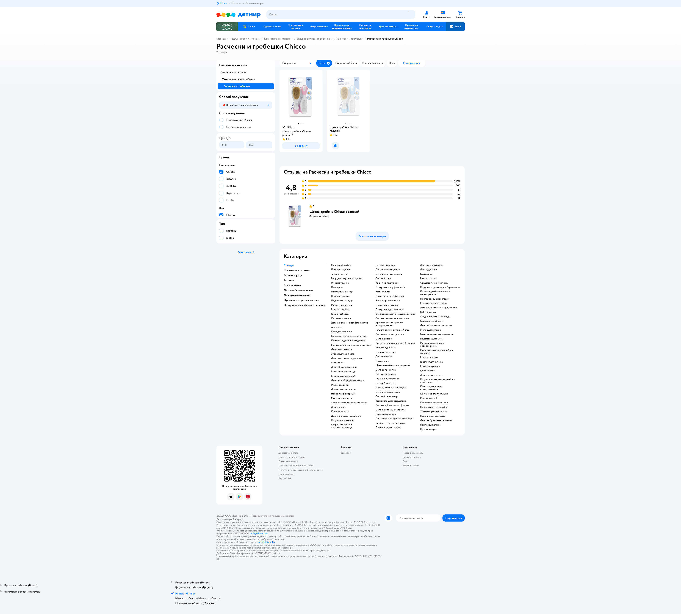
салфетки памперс (341, 318)
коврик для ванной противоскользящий (342, 426)
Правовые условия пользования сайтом (272, 515)
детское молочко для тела (390, 334)
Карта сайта (284, 478)
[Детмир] (238, 15)
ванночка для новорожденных (436, 334)
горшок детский (429, 357)
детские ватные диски (388, 269)
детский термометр (387, 396)
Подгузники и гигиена (243, 38)
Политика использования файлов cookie (300, 469)
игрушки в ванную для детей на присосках (437, 381)
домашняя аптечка (386, 414)
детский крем (383, 278)
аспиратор (337, 327)
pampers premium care (388, 300)
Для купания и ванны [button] (297, 295)
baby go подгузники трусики (346, 278)
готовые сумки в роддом (433, 303)
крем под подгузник (387, 282)
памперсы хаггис (340, 296)
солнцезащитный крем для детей (349, 402)
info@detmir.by (258, 533)
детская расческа (385, 265)
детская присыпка (386, 369)
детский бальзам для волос (346, 416)
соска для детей (429, 398)
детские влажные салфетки (390, 409)
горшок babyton (340, 314)
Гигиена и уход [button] (293, 275)
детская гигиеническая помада (392, 318)
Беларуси (238, 519)
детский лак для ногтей (344, 367)
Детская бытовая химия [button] (298, 290)
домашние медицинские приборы (394, 418)
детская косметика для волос (347, 358)
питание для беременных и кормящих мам (435, 293)
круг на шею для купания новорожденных (389, 324)
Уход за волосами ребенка (313, 38)
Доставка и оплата (288, 452)
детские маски (384, 338)
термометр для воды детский (391, 400)
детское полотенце (431, 375)
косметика (426, 274)
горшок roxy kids (340, 309)
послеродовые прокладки (434, 298)
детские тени (338, 407)
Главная (221, 38)
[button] (455, 26)
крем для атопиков (341, 331)
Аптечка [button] (289, 280)
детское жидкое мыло (388, 392)
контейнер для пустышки (434, 393)
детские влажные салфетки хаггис (349, 322)
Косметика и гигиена (277, 38)
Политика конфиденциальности (296, 465)
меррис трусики (340, 282)
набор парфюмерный (343, 393)
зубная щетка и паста (342, 353)
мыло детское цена (341, 398)
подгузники (382, 361)
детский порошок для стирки (436, 325)
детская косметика (341, 349)
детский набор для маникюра (347, 380)
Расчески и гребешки (350, 38)
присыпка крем (429, 429)
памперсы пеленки (430, 424)
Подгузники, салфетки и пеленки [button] (304, 305)
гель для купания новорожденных (349, 336)
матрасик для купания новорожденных (432, 344)
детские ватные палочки (389, 274)
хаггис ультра (383, 291)
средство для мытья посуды (435, 316)
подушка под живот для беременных (440, 287)
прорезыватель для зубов (434, 407)
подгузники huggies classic (390, 287)
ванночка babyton (341, 265)
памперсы (337, 287)
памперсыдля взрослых (389, 427)
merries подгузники (342, 305)
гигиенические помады (343, 371)
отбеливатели (428, 312)
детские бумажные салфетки (436, 420)
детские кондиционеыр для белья (438, 307)
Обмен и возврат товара (291, 457)
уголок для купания (430, 329)
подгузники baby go (342, 300)
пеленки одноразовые (432, 416)
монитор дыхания (385, 347)
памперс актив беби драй (390, 296)
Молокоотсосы (428, 278)
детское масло (384, 356)
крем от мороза (339, 411)
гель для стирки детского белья (392, 329)
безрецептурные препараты (391, 423)
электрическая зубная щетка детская (395, 314)
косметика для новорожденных (348, 340)
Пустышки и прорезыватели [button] (301, 300)
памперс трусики (341, 269)
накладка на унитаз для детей (391, 387)
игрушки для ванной (342, 420)
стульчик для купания (387, 378)
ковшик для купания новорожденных (431, 388)
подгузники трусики (387, 305)
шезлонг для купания (431, 361)
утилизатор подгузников (433, 411)
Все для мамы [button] (292, 285)
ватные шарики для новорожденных (351, 345)
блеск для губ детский (343, 376)
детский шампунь (385, 383)
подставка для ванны (431, 338)
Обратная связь (286, 474)
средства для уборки (431, 321)
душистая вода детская (343, 389)
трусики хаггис (339, 274)
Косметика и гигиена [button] (296, 270)
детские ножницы (386, 374)
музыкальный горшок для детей (393, 365)
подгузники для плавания (389, 309)
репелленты (337, 362)
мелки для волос (340, 384)
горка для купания (430, 366)
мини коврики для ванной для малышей (436, 351)
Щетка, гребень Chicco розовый (334, 211)
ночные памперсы (386, 352)
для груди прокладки (431, 265)
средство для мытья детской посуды (395, 343)
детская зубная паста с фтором (392, 405)
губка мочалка (427, 370)
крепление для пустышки (434, 402)
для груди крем (428, 269)
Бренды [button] (289, 265)
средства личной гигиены (434, 282)
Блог (405, 461)
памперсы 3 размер (342, 291)
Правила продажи (288, 461)
